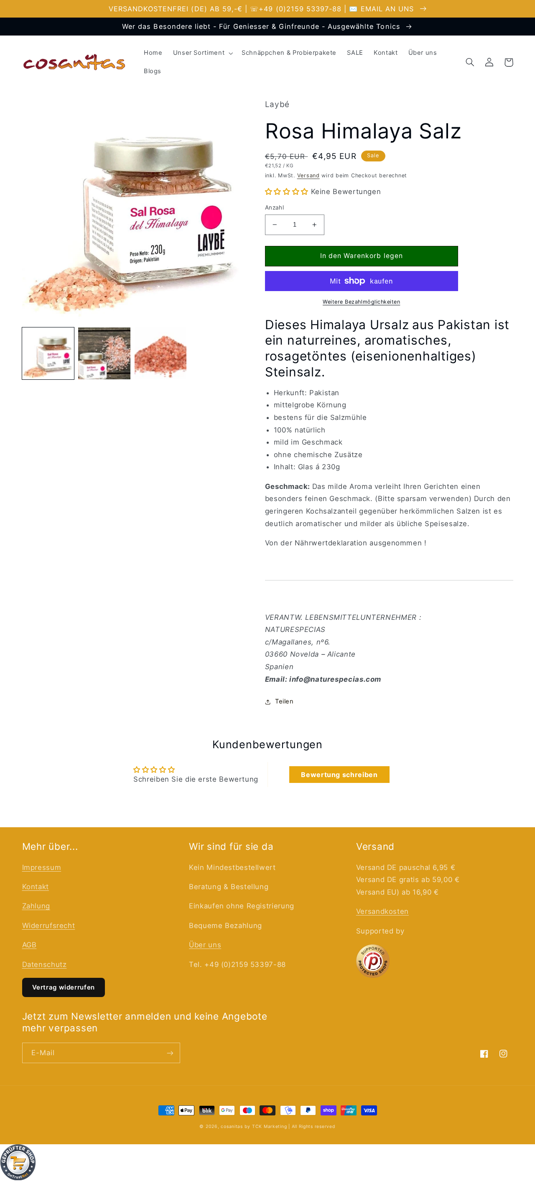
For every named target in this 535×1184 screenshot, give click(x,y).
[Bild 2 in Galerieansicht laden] (104, 353)
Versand (308, 175)
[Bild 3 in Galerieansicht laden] (160, 353)
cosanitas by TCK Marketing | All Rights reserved (278, 1126)
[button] (202, 53)
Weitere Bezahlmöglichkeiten (361, 302)
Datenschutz (44, 964)
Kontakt (35, 886)
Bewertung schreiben (339, 774)
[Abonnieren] (169, 1053)
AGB (29, 945)
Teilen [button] (284, 701)
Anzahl (274, 207)
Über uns (205, 945)
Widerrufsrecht (48, 925)
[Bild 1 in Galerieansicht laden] (48, 353)
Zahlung (36, 906)
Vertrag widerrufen (63, 987)
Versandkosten (382, 911)
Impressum (41, 867)
